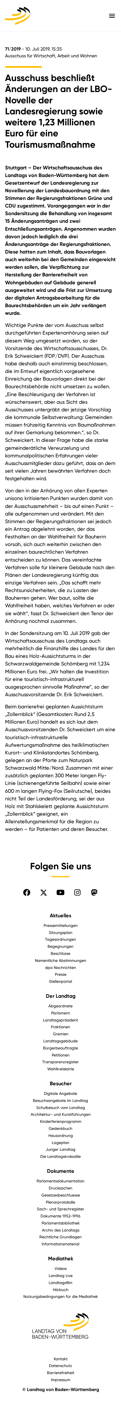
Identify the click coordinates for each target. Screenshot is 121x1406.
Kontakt (61, 1358)
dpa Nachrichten (60, 967)
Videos (61, 1268)
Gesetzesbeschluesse (60, 1195)
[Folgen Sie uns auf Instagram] (77, 892)
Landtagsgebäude (60, 1040)
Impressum (60, 1379)
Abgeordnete (60, 1005)
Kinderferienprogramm (60, 1121)
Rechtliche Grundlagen (60, 1236)
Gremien (60, 1033)
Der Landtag (60, 996)
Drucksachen (60, 1188)
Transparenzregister (60, 1061)
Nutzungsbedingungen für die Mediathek (60, 1296)
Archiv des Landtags (60, 1230)
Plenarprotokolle (60, 1202)
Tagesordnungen (60, 939)
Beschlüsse (60, 953)
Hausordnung (60, 1135)
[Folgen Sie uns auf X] (43, 892)
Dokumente (60, 1171)
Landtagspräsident (60, 1020)
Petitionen (61, 1055)
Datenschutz (60, 1365)
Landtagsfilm (60, 1282)
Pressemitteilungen (61, 925)
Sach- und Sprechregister (60, 1208)
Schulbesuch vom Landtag (60, 1107)
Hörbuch (60, 1289)
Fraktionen (60, 1026)
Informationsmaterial (60, 1243)
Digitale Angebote (60, 1093)
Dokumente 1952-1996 (60, 1215)
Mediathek (60, 1259)
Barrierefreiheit (60, 1372)
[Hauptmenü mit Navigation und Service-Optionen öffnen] (112, 16)
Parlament (60, 1012)
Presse (60, 974)
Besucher (60, 1083)
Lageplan (60, 1142)
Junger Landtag (60, 1149)
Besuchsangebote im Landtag (60, 1100)
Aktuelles (60, 915)
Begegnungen (60, 946)
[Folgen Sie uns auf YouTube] (60, 892)
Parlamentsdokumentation (60, 1180)
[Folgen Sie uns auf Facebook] (27, 892)
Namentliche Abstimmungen (60, 960)
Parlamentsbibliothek (61, 1223)
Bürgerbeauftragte (60, 1047)
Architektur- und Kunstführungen (61, 1114)
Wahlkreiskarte (60, 1068)
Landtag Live (61, 1275)
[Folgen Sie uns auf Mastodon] (94, 892)
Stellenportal (60, 981)
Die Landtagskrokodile (60, 1156)
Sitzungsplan (60, 932)
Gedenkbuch (60, 1128)
